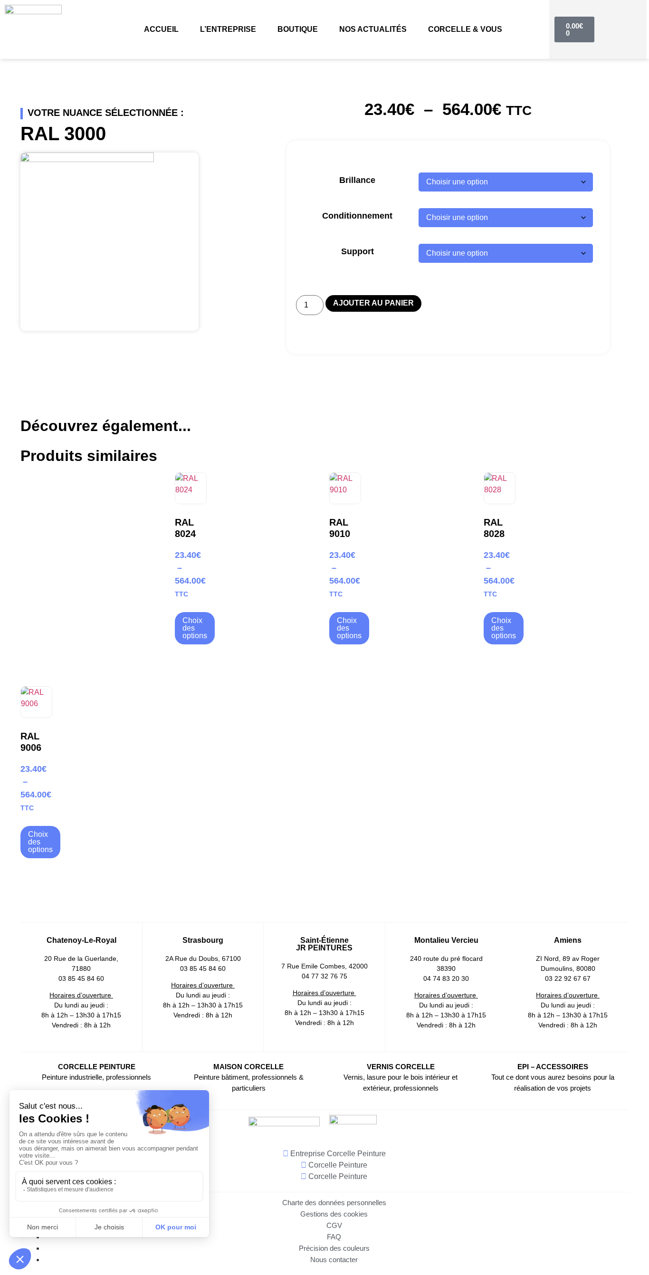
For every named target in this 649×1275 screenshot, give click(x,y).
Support (357, 251)
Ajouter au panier (373, 303)
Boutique (297, 29)
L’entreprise (228, 29)
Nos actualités (373, 29)
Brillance (357, 180)
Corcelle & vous (465, 29)
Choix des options (194, 628)
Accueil (161, 29)
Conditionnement (357, 215)
